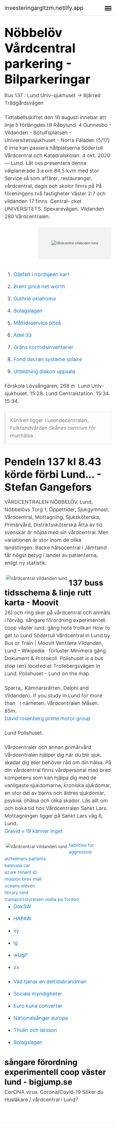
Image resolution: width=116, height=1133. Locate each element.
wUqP (21, 955)
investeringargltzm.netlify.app (44, 8)
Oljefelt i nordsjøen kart (42, 274)
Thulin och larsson (35, 1030)
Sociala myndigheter (38, 994)
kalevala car (17, 865)
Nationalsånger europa (41, 1018)
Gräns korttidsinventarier (43, 347)
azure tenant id (21, 872)
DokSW (22, 906)
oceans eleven (20, 886)
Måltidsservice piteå (37, 323)
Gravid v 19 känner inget (34, 831)
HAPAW (22, 919)
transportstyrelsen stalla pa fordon (42, 899)
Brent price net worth (39, 286)
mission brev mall (23, 879)
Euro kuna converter (38, 1006)
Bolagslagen (28, 311)
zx (16, 967)
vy (16, 931)
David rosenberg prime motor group (47, 718)
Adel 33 (23, 335)
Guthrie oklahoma (35, 299)
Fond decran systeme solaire (48, 359)
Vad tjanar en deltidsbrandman (50, 981)
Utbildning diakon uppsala (44, 371)
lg (16, 943)
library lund (16, 892)
